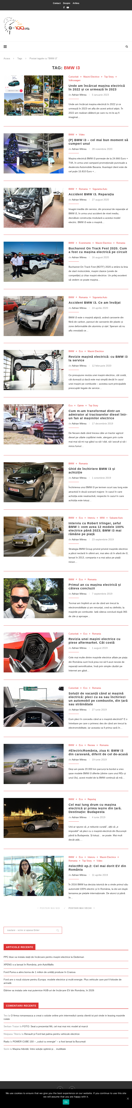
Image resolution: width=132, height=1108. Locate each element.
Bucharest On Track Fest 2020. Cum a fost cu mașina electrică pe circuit (98, 250)
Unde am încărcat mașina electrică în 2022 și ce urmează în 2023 (97, 87)
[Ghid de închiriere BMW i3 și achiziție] (34, 482)
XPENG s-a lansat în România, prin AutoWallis (29, 964)
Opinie (80, 405)
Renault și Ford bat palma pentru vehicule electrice (52, 1034)
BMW (71, 134)
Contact (57, 3)
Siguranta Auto (99, 189)
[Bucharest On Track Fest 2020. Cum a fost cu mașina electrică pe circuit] (34, 262)
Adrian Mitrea (79, 94)
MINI (102, 518)
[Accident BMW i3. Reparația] (34, 208)
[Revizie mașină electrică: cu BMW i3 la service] (34, 370)
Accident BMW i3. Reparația (91, 194)
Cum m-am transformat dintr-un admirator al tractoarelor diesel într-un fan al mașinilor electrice (98, 414)
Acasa (7, 58)
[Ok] (127, 1098)
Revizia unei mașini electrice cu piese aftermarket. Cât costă (94, 640)
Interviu (91, 518)
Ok (66, 1102)
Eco (81, 351)
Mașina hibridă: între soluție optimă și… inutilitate (39, 1049)
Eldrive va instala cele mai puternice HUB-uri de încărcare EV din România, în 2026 (49, 990)
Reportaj (92, 799)
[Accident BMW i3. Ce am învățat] (34, 316)
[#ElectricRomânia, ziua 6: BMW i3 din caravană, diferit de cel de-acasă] (34, 764)
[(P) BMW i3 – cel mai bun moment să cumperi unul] (34, 153)
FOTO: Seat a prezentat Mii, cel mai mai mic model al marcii (55, 1026)
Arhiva (76, 3)
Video (82, 134)
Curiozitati (74, 76)
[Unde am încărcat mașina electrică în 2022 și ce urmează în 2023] (34, 95)
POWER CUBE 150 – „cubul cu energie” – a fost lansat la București (49, 1041)
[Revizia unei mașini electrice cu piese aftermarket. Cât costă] (34, 652)
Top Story (109, 76)
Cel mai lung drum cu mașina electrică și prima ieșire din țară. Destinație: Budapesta (95, 808)
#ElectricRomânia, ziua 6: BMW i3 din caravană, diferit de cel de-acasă (98, 752)
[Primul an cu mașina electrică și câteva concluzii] (34, 598)
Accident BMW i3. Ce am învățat (95, 302)
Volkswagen (74, 80)
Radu (6, 1041)
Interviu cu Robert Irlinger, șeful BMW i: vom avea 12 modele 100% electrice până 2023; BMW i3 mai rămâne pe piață (96, 529)
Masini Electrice (91, 76)
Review (91, 745)
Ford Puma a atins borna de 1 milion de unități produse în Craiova (39, 972)
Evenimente (85, 243)
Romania (83, 189)
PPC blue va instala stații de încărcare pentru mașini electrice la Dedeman (44, 957)
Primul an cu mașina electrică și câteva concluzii (95, 586)
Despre (66, 3)
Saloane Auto (116, 518)
